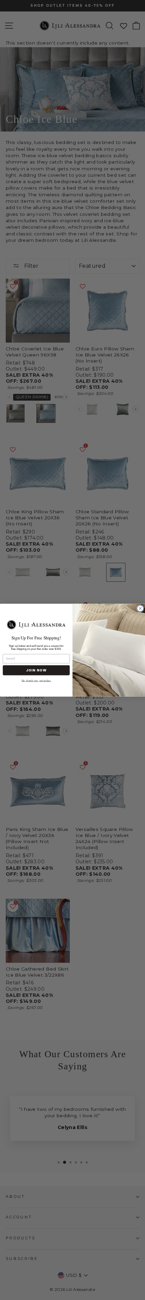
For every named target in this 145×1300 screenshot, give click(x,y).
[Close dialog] (140, 608)
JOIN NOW (36, 670)
